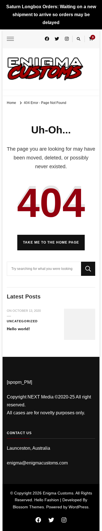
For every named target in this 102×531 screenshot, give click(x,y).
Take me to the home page (51, 242)
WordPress (78, 507)
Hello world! (18, 329)
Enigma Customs (58, 493)
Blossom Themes (28, 507)
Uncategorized (22, 321)
